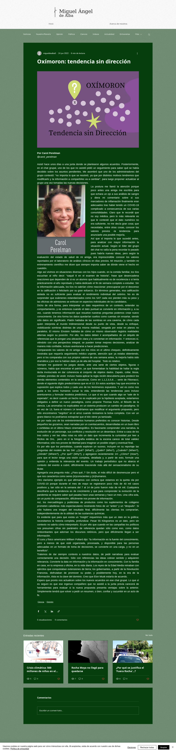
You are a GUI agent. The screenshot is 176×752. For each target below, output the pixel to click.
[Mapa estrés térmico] (43, 651)
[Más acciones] (137, 53)
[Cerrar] (172, 747)
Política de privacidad (19, 748)
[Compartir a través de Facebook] (38, 611)
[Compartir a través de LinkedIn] (52, 611)
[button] (149, 34)
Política (71, 34)
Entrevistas (125, 34)
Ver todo (149, 635)
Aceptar (163, 747)
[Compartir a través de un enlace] (58, 611)
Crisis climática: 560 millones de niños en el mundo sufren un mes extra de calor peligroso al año (43, 669)
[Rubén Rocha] (88, 651)
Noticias (27, 34)
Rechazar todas (147, 747)
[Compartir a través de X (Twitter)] (45, 611)
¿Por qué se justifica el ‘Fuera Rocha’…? (130, 669)
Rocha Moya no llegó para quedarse (87, 669)
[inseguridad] (132, 651)
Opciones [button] (131, 747)
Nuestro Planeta (43, 34)
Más (137, 34)
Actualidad (109, 34)
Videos (96, 34)
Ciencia (83, 34)
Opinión (59, 34)
